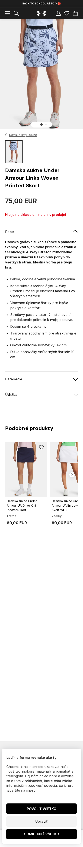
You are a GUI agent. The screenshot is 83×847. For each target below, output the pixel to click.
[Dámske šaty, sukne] (6, 134)
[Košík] (75, 13)
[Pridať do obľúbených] (41, 447)
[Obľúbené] (66, 13)
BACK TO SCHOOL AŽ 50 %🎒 (41, 3)
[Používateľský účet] (58, 13)
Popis (9, 232)
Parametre (13, 379)
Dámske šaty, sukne (23, 135)
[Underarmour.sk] (41, 13)
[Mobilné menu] (7, 13)
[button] (41, 124)
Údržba (11, 394)
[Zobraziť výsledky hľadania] (16, 13)
